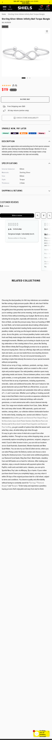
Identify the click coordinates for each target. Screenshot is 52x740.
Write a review (17, 215)
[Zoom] (47, 31)
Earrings (33, 483)
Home (4, 14)
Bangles (15, 486)
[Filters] (43, 215)
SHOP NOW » (26, 3)
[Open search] (37, 215)
